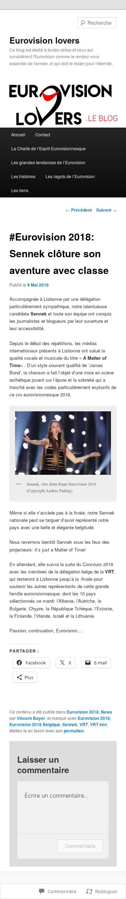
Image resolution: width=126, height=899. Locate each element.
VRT (83, 724)
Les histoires (23, 176)
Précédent (79, 210)
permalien (74, 730)
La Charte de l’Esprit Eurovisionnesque (48, 148)
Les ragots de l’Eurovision (70, 176)
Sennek (69, 724)
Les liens (19, 190)
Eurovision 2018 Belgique (34, 724)
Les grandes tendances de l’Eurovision (48, 162)
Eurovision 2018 (82, 712)
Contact (42, 134)
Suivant (106, 210)
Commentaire (80, 846)
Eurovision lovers (44, 40)
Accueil (18, 134)
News (106, 712)
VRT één (98, 724)
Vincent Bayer (31, 718)
